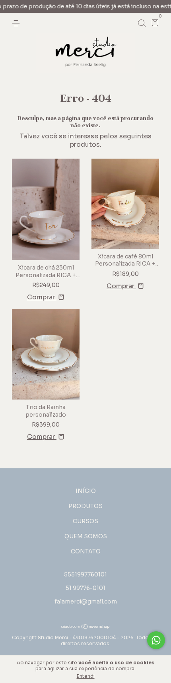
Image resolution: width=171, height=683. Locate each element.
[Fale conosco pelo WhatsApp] (156, 640)
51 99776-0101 (85, 588)
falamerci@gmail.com (85, 601)
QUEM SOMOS (85, 536)
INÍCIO (86, 491)
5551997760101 (85, 574)
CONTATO (86, 551)
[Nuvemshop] (86, 627)
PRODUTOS (85, 506)
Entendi (86, 676)
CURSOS (85, 521)
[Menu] (17, 23)
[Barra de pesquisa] (141, 23)
